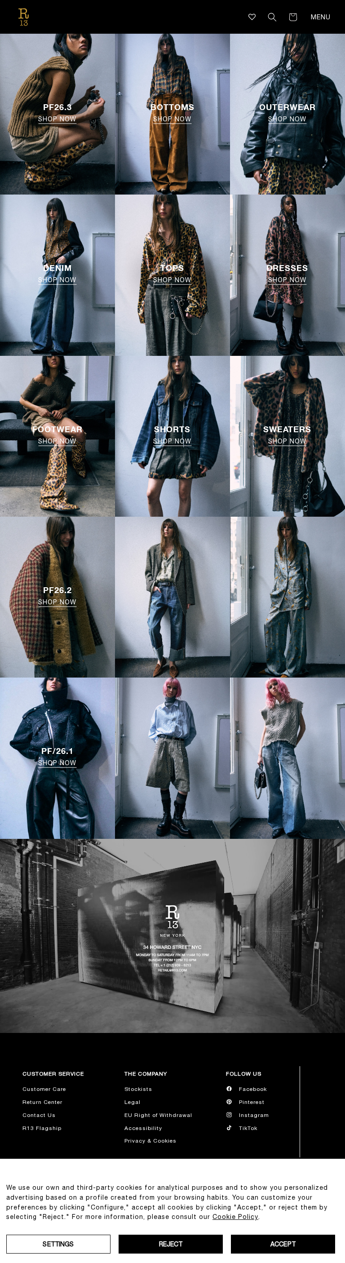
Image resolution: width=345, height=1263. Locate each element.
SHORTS (172, 434)
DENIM (57, 273)
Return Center (42, 1102)
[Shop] (172, 597)
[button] (272, 17)
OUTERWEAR (287, 112)
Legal (132, 1102)
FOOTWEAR (57, 434)
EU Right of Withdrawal (158, 1115)
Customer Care (44, 1089)
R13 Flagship (42, 1128)
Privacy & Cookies (150, 1141)
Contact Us (39, 1115)
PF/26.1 (57, 756)
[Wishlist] (252, 16)
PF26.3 (57, 112)
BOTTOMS (172, 112)
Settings (58, 1244)
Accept (283, 1244)
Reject (171, 1244)
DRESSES (287, 273)
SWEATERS (287, 434)
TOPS (172, 273)
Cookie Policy (235, 1216)
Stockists (138, 1089)
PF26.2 (57, 595)
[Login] (259, 17)
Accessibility (143, 1128)
